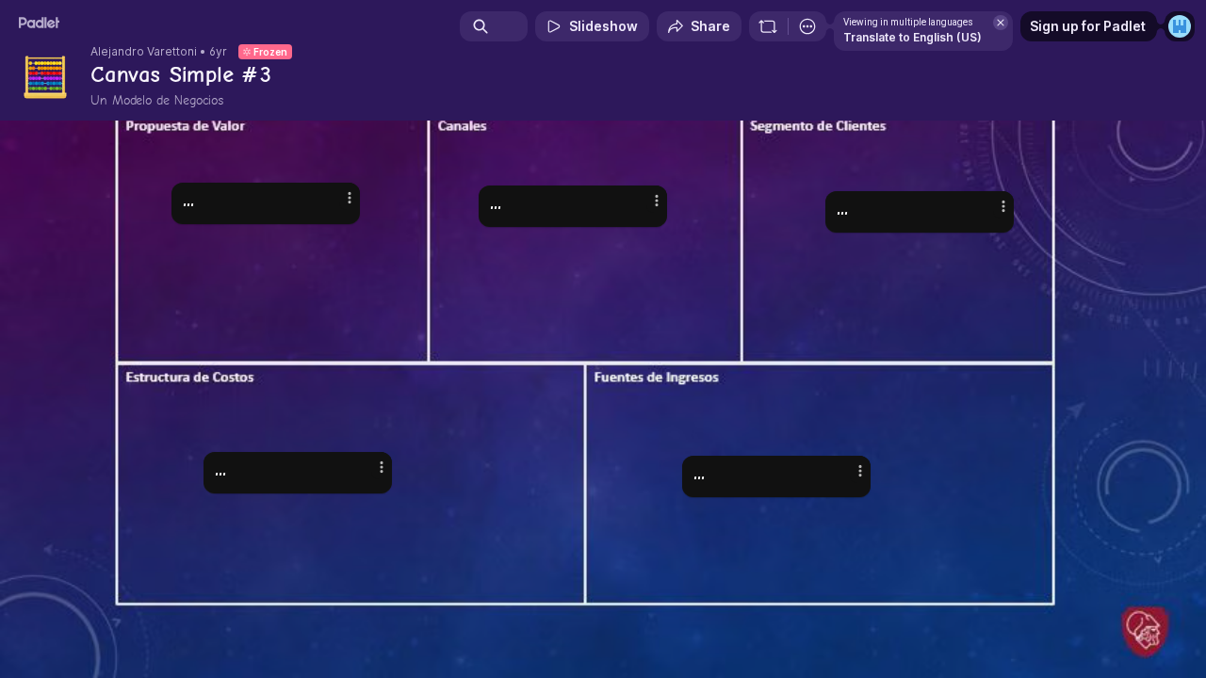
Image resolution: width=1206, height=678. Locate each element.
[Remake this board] (768, 26)
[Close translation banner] (1000, 22)
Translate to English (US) (912, 37)
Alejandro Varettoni (143, 51)
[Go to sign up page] (1180, 26)
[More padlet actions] (807, 26)
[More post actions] (860, 471)
